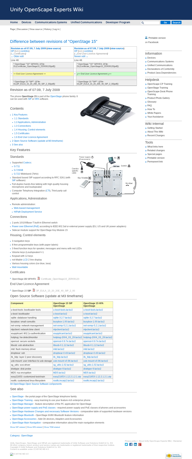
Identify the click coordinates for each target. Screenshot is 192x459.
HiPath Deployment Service (28, 212)
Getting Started (155, 128)
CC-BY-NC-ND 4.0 (41, 449)
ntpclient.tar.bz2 (61, 329)
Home (14, 22)
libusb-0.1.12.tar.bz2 (63, 345)
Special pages (154, 154)
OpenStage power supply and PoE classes (34, 407)
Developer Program (118, 22)
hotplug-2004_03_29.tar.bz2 (67, 337)
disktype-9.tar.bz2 (62, 368)
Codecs (27, 162)
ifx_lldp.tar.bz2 (60, 357)
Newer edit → (81, 56)
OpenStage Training (22, 400)
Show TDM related (52, 427)
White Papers (154, 113)
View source (35, 29)
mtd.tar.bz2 (58, 349)
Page (12, 29)
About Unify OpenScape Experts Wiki (155, 441)
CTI (48, 190)
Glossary (151, 101)
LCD (25, 259)
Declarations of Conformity (160, 69)
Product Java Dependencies (161, 72)
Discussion (22, 29)
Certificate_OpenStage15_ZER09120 (60, 279)
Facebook (153, 42)
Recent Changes (156, 135)
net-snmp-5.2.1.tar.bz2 (64, 325)
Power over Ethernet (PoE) (25, 226)
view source (53, 48)
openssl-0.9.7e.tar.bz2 (64, 341)
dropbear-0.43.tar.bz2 (64, 353)
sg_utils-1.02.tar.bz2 (63, 365)
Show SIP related (17, 427)
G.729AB (18, 170)
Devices (26, 22)
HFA (37, 99)
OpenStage (56, 96)
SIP (30, 99)
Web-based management (27, 208)
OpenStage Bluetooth (23, 415)
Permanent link (155, 161)
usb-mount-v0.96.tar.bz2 (65, 361)
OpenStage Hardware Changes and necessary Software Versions (45, 411)
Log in (56, 29)
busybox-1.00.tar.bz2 (63, 321)
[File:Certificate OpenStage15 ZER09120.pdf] (38, 278)
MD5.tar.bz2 (59, 372)
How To (151, 109)
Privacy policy (130, 441)
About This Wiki (155, 131)
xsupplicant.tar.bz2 (62, 333)
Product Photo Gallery (158, 98)
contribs (25, 51)
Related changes (156, 150)
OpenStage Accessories (24, 419)
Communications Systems (51, 22)
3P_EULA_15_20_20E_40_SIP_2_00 (55, 290)
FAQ (149, 105)
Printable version (157, 38)
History (47, 29)
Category (15, 435)
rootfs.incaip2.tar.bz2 (63, 380)
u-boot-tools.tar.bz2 (63, 310)
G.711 (17, 166)
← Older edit (17, 56)
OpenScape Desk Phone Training (160, 93)
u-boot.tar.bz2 (60, 313)
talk (17, 51)
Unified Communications (86, 22)
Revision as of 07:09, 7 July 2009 (28, 48)
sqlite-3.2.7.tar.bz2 (62, 317)
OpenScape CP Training (159, 84)
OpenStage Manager (22, 404)
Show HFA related (34, 427)
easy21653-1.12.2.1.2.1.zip (67, 376)
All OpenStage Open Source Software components (36, 384)
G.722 (17, 174)
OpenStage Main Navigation (26, 422)
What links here (155, 146)
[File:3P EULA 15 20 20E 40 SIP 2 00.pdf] (33, 290)
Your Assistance (155, 116)
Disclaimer (177, 441)
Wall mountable (20, 267)
